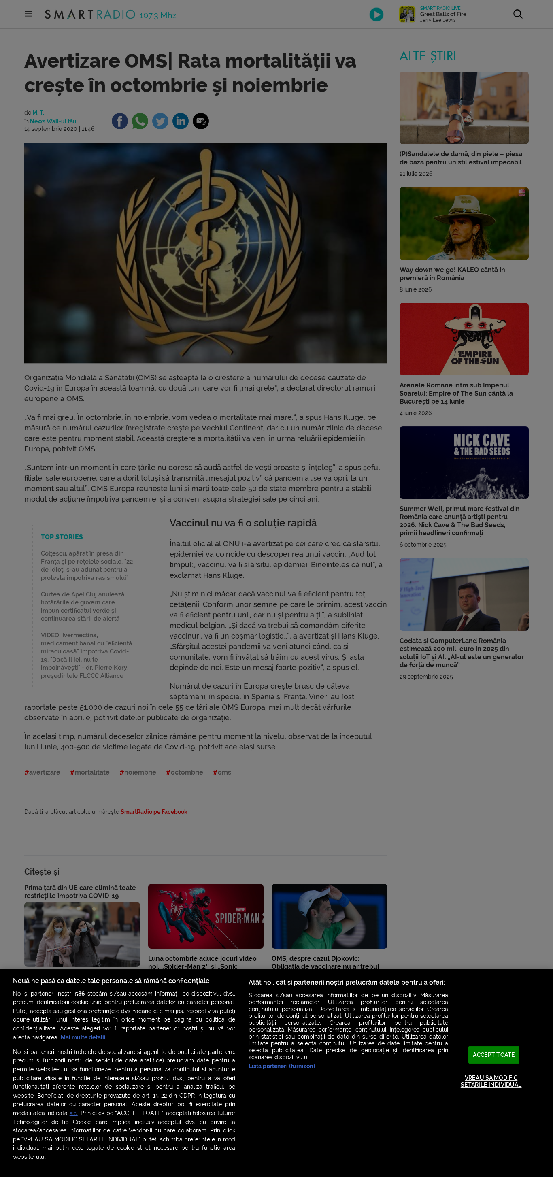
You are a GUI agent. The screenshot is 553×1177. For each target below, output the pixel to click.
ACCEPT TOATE (494, 1054)
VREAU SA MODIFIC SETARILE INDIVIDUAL (491, 1081)
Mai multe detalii (83, 1037)
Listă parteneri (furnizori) (282, 1066)
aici (74, 1113)
